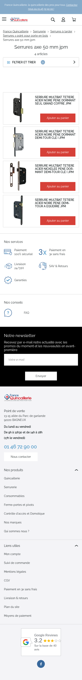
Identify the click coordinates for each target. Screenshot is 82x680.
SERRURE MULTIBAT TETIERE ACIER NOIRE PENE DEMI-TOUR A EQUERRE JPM (54, 203)
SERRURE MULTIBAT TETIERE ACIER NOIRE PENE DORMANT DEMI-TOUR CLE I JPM (55, 134)
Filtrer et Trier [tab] (24, 62)
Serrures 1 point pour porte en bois (25, 35)
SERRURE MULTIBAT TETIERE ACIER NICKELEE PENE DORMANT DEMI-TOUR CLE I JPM (54, 169)
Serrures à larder (61, 31)
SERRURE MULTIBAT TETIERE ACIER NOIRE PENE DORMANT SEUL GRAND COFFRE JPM (55, 100)
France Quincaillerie (15, 31)
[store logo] (19, 19)
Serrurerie (39, 31)
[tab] (41, 470)
